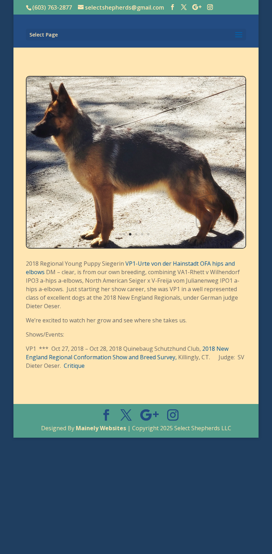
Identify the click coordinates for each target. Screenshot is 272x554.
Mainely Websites (101, 428)
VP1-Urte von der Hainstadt (162, 263)
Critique (74, 366)
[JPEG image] (136, 246)
